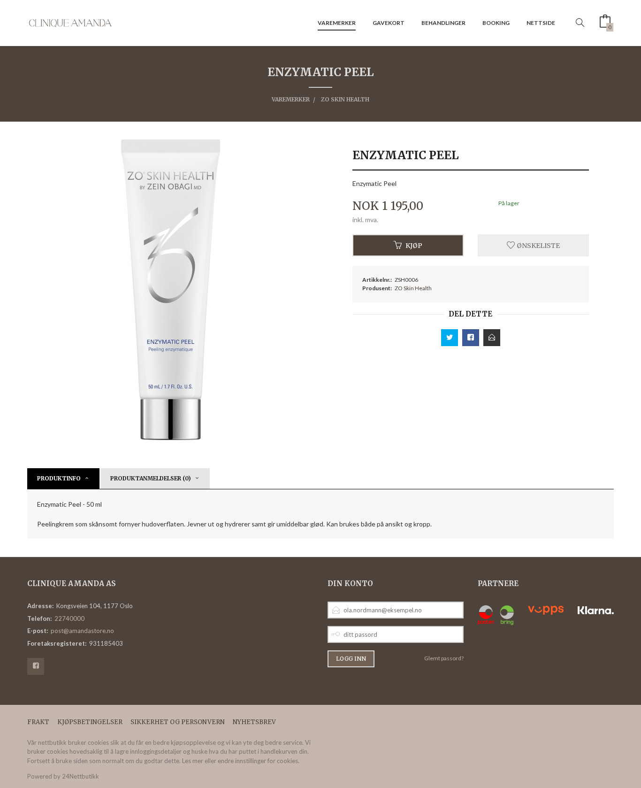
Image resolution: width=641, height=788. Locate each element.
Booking (496, 22)
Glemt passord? (444, 658)
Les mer (192, 761)
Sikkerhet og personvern (177, 722)
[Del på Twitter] (449, 337)
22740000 (69, 618)
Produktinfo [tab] (59, 478)
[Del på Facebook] (470, 337)
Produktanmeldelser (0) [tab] (150, 478)
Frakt (38, 722)
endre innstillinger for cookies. (258, 761)
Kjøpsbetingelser (89, 722)
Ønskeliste (537, 245)
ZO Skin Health (413, 288)
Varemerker (337, 22)
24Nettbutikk (80, 776)
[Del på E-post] (491, 337)
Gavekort (388, 22)
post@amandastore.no (82, 630)
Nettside (541, 22)
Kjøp (413, 245)
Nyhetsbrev (254, 722)
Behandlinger (443, 22)
